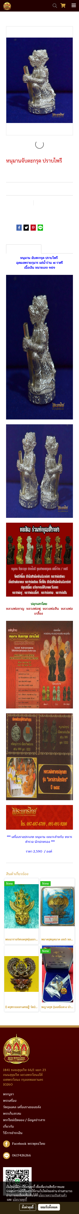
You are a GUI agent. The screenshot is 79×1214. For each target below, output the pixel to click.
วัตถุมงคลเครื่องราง (32, 212)
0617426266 (21, 1155)
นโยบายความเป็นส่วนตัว (52, 1195)
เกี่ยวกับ (8, 1126)
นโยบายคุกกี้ (20, 1199)
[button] (53, 5)
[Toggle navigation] (73, 5)
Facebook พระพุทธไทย (28, 1143)
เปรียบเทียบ (47, 203)
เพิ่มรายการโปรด (19, 203)
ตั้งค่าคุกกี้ (27, 1207)
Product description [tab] (23, 249)
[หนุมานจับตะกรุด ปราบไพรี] (39, 81)
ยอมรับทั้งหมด (49, 1207)
